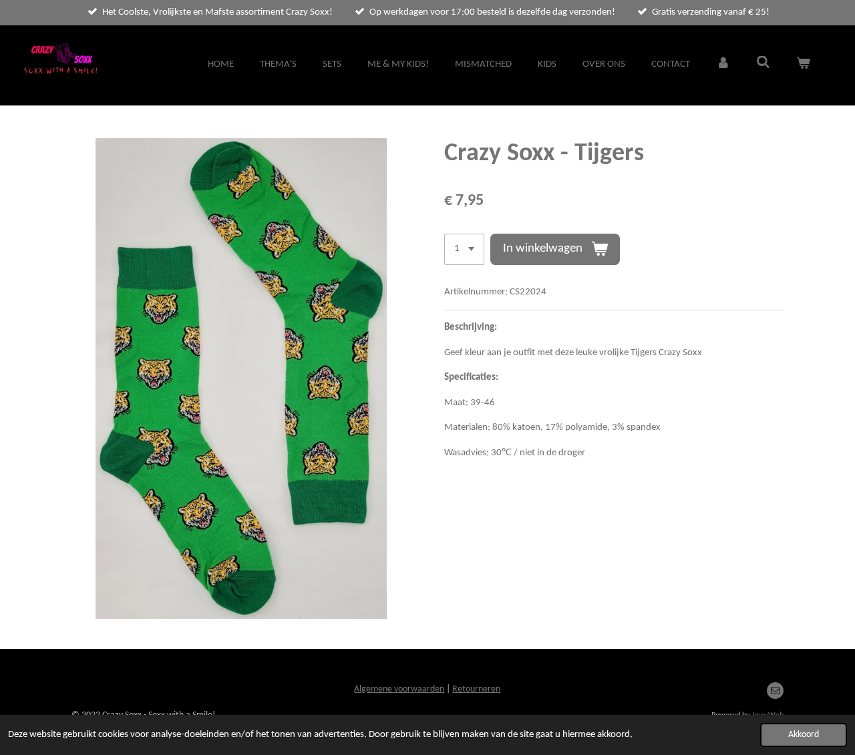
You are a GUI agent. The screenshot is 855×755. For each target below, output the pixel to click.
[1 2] (464, 249)
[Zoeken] (763, 63)
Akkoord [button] (803, 734)
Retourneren (476, 689)
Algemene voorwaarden (399, 689)
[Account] (723, 65)
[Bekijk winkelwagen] (803, 65)
